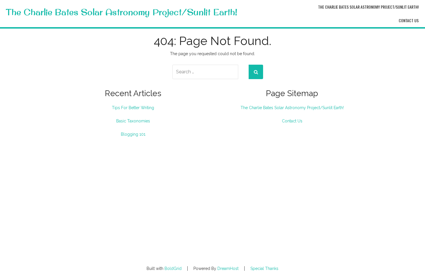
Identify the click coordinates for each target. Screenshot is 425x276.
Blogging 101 (133, 134)
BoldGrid (173, 268)
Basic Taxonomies (133, 121)
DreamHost (228, 268)
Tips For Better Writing (133, 107)
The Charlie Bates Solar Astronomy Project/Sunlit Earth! (121, 12)
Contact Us (409, 20)
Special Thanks (264, 268)
